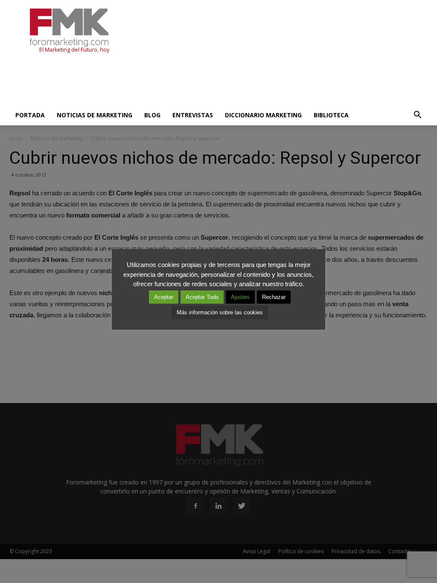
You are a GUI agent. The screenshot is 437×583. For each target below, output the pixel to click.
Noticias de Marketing (94, 115)
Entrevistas (192, 115)
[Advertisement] (165, 82)
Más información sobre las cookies (220, 312)
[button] (417, 115)
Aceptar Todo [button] (202, 297)
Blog (152, 115)
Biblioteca (331, 115)
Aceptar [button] (163, 297)
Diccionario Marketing (263, 115)
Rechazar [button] (274, 297)
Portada (30, 115)
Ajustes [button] (240, 297)
